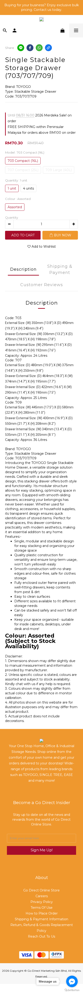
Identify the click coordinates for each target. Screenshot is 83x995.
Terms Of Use (42, 908)
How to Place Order (42, 913)
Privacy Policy (41, 902)
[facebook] (30, 47)
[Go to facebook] (72, 981)
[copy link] (48, 47)
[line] (20, 47)
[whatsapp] (39, 47)
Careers (42, 896)
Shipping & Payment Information (41, 919)
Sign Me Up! (42, 850)
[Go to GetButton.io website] (72, 990)
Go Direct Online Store (41, 890)
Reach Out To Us (41, 936)
